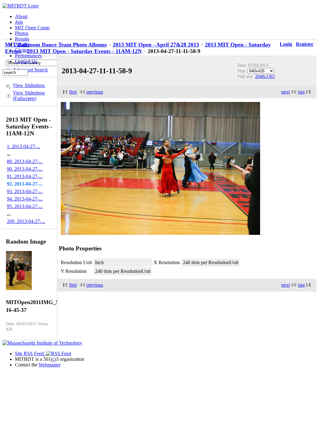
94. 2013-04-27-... (25, 198)
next (285, 91)
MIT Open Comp (32, 27)
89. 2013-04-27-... (25, 161)
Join (19, 22)
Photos (21, 33)
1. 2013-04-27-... (23, 146)
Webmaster (49, 364)
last (301, 91)
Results (22, 38)
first (73, 91)
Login (286, 44)
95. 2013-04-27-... (25, 206)
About (21, 16)
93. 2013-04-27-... (25, 191)
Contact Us (26, 61)
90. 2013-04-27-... (25, 169)
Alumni (22, 44)
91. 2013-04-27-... (25, 176)
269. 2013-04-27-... (26, 221)
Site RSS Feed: (30, 353)
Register (304, 44)
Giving (22, 50)
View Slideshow (29, 85)
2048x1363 (265, 76)
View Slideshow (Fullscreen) (29, 95)
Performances (28, 55)
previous (94, 91)
